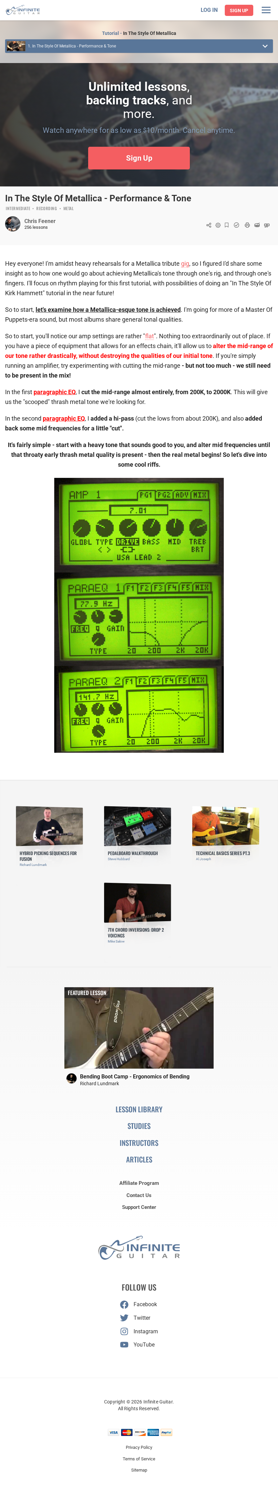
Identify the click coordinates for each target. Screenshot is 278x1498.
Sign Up (239, 10)
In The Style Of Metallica (149, 33)
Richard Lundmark (99, 1083)
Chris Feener (40, 221)
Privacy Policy (139, 1447)
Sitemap (139, 1470)
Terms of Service (139, 1458)
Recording (46, 208)
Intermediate (18, 208)
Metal (68, 208)
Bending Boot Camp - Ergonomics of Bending (135, 1076)
